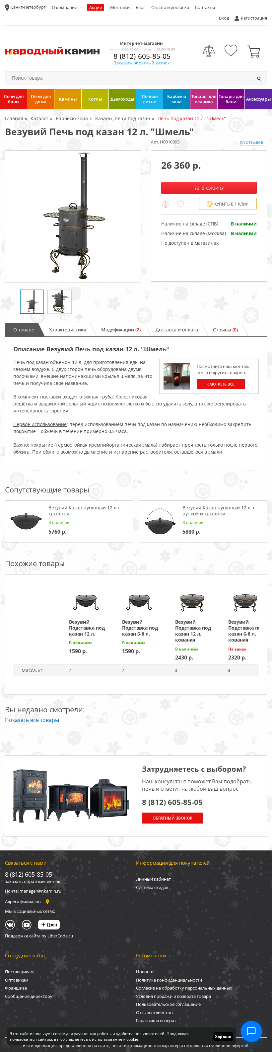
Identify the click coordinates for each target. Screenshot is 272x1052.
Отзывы (225, 329)
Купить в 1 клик (231, 204)
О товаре (23, 329)
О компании (64, 7)
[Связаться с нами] (251, 1031)
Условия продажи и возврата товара (173, 996)
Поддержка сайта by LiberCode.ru (39, 936)
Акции (95, 7)
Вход (224, 18)
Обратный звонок (172, 818)
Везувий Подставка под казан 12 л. (87, 628)
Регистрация (254, 18)
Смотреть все (220, 384)
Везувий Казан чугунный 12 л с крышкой (84, 510)
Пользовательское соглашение (168, 1004)
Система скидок (152, 887)
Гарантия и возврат (156, 1020)
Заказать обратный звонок (142, 63)
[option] (73, 216)
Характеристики (67, 329)
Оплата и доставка (170, 7)
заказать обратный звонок (32, 881)
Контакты (205, 7)
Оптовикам (17, 980)
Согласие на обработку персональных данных (184, 988)
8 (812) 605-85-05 (141, 56)
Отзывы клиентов (154, 1012)
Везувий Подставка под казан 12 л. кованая (193, 631)
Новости (145, 972)
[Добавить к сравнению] (165, 204)
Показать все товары (32, 720)
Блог (140, 7)
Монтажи (120, 7)
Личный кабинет (153, 879)
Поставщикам (19, 972)
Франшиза (16, 988)
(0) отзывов (251, 142)
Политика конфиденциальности (169, 980)
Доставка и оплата (177, 329)
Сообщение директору (28, 996)
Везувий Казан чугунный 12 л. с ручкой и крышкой (218, 510)
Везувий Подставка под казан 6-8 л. (140, 628)
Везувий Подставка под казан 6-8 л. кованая (246, 631)
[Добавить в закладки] (180, 204)
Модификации (121, 329)
